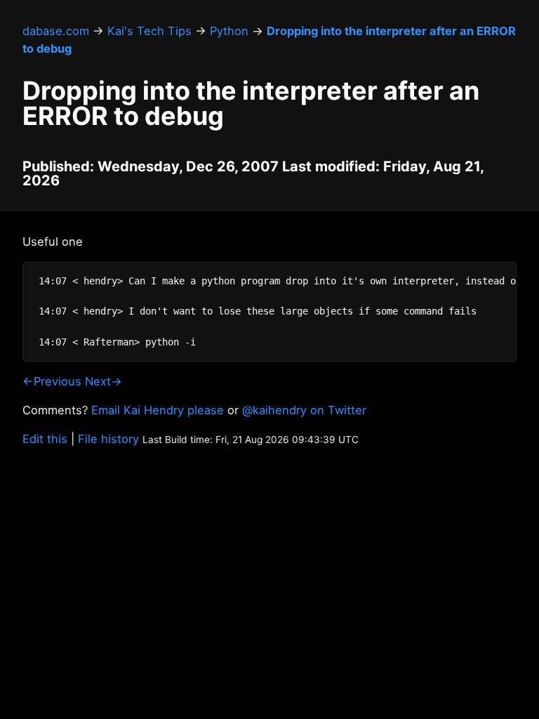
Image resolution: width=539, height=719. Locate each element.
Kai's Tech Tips (149, 31)
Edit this (44, 439)
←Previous (51, 381)
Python (229, 31)
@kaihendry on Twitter (304, 410)
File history (108, 439)
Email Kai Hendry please (157, 410)
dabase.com (55, 31)
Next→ (103, 381)
